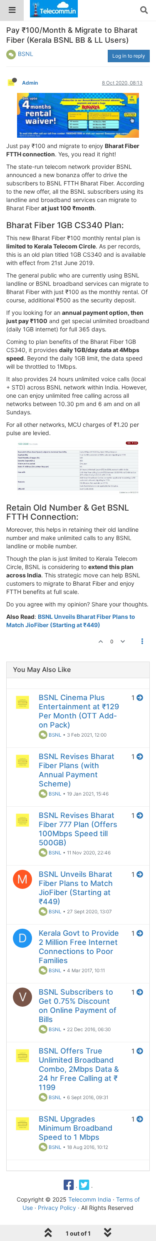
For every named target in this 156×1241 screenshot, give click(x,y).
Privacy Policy (57, 1207)
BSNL (25, 53)
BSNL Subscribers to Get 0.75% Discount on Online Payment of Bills (77, 1006)
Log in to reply (128, 56)
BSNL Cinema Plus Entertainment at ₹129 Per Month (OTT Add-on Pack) (79, 711)
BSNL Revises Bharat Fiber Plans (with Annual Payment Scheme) (76, 770)
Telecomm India (89, 1199)
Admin (30, 83)
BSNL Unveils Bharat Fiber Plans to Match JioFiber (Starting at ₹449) (76, 888)
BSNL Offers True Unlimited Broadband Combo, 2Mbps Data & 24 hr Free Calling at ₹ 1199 (79, 1069)
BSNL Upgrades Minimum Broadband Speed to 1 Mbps (75, 1127)
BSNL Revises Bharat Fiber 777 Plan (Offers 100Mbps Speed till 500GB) (78, 829)
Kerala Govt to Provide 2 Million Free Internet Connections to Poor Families (79, 947)
